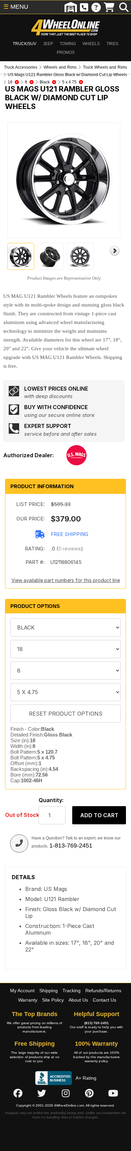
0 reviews (69, 548)
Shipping (48, 990)
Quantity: (51, 800)
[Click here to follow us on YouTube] (113, 1093)
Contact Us (104, 1000)
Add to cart (99, 815)
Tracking (71, 990)
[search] (124, 7)
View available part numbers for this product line (65, 580)
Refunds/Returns (103, 990)
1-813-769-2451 (70, 845)
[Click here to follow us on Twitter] (41, 1093)
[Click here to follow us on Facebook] (18, 1093)
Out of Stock (18, 815)
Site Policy (53, 1000)
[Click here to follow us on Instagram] (65, 1093)
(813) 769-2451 (96, 1023)
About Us (78, 1000)
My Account (22, 990)
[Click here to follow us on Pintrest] (89, 1093)
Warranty (27, 1000)
